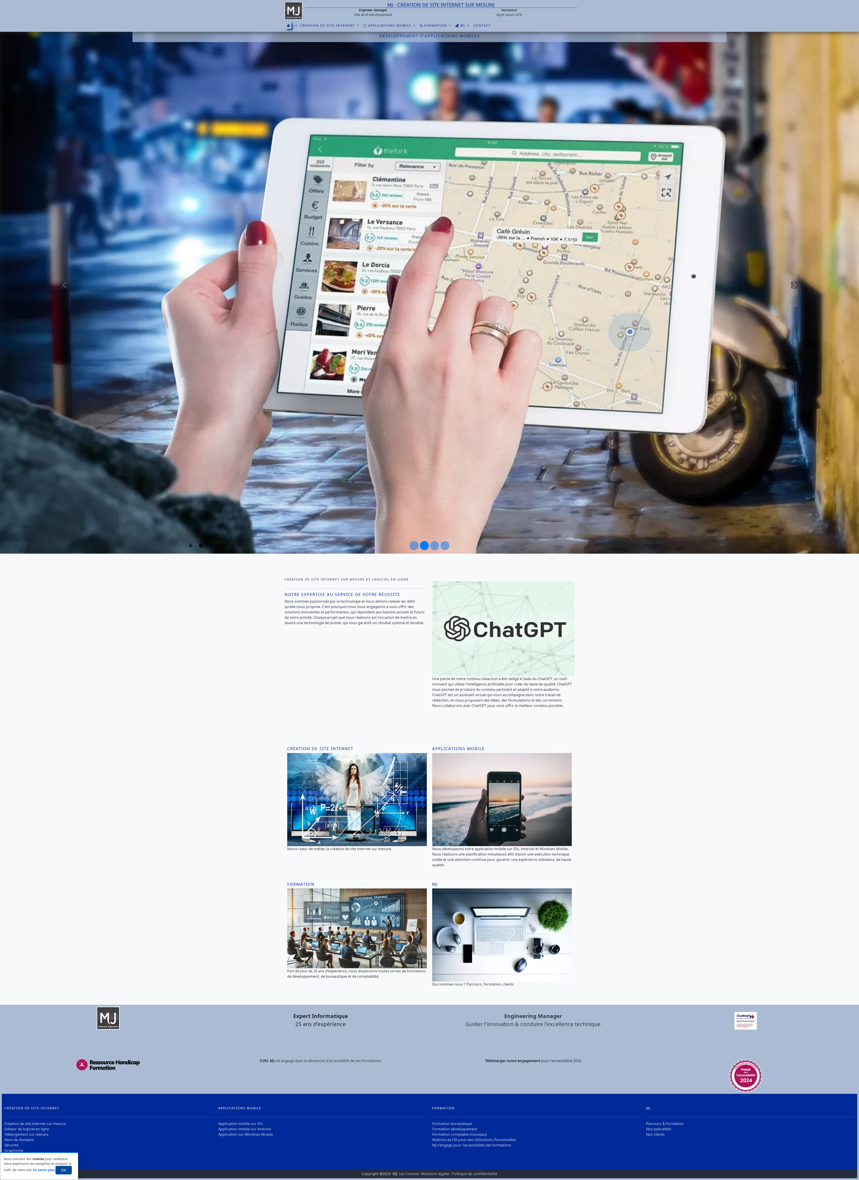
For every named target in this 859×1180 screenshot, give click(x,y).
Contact (482, 25)
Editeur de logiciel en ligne (26, 1129)
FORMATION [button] (435, 25)
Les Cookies (409, 1173)
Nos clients (655, 1134)
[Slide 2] (434, 545)
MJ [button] (462, 25)
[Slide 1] (424, 545)
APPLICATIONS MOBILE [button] (389, 25)
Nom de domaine (19, 1139)
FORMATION (443, 1108)
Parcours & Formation (665, 1123)
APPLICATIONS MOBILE (239, 1108)
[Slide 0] (414, 545)
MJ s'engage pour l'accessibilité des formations (471, 1145)
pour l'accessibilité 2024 (533, 1060)
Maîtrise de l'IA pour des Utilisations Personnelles (474, 1139)
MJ (648, 1108)
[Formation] (357, 928)
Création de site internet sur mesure (35, 1123)
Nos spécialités (658, 1129)
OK (63, 1170)
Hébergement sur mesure (26, 1134)
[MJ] (293, 10)
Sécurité (11, 1145)
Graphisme (13, 1150)
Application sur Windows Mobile (245, 1134)
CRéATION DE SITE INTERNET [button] (327, 25)
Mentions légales (436, 1173)
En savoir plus (44, 1170)
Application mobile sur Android (244, 1129)
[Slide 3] (444, 545)
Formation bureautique (452, 1123)
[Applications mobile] (502, 799)
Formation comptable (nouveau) (459, 1134)
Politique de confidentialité (474, 1173)
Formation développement (454, 1129)
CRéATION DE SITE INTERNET (32, 1108)
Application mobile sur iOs (240, 1123)
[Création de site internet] (357, 799)
